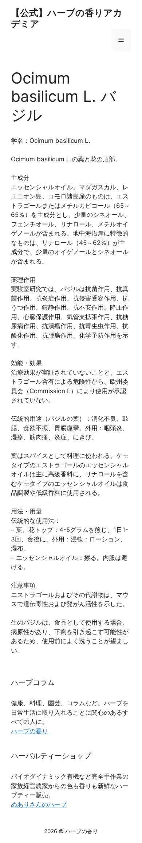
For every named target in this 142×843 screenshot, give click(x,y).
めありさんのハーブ (39, 804)
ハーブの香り (29, 731)
